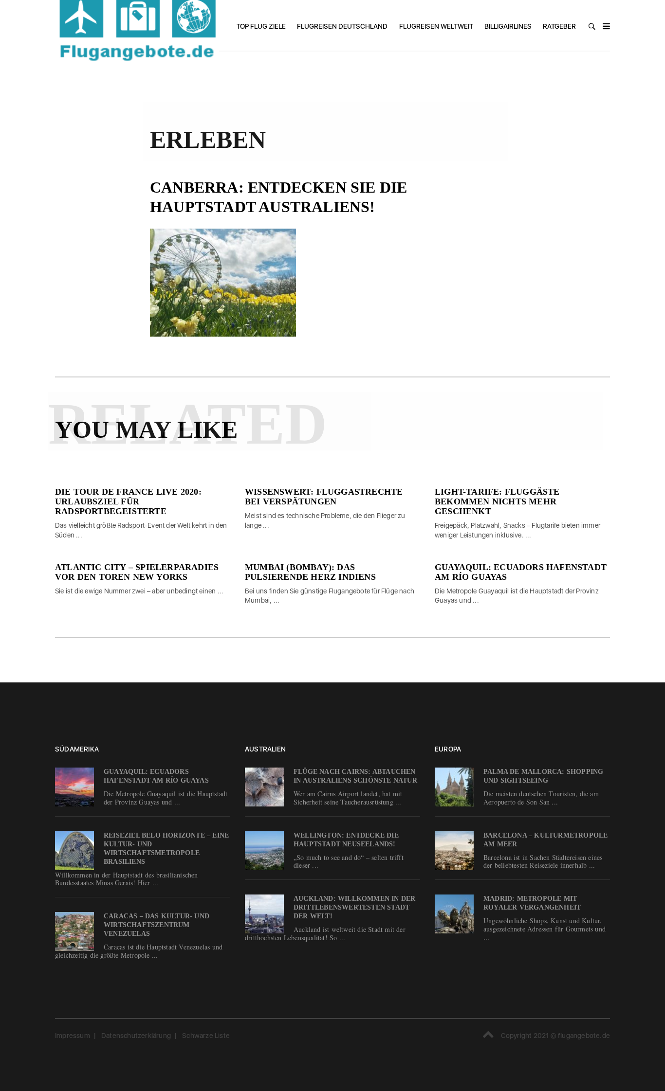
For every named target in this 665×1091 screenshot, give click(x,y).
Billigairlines (508, 26)
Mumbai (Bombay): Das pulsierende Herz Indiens (310, 572)
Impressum (72, 1035)
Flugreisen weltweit (436, 26)
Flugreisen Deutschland (342, 26)
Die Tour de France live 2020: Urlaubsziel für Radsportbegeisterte (128, 501)
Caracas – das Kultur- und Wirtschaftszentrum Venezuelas (156, 924)
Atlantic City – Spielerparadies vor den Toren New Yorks (137, 572)
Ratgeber (559, 26)
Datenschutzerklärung (136, 1035)
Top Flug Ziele (261, 26)
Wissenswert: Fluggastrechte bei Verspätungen (324, 496)
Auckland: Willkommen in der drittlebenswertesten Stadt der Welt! (354, 907)
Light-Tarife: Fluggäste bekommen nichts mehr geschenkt (497, 501)
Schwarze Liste (206, 1035)
